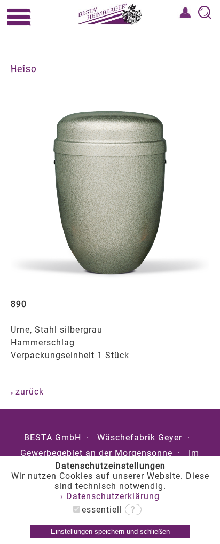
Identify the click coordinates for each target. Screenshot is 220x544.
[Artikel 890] (110, 280)
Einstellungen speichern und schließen (110, 531)
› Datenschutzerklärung (110, 496)
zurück (28, 392)
